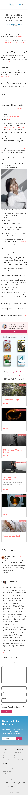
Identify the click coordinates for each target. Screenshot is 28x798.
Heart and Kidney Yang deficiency (11, 478)
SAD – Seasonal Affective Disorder (12, 451)
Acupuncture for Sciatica (12, 536)
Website (3, 698)
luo (15, 372)
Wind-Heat (14, 149)
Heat (8, 119)
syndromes (13, 155)
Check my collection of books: (14, 337)
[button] (19, 4)
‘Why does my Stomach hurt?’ (14, 144)
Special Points (20, 372)
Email (3, 692)
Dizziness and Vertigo (11, 400)
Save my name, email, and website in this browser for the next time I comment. (12, 707)
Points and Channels (18, 375)
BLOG (5, 749)
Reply (2, 574)
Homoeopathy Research (12, 425)
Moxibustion (4, 98)
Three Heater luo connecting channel (14, 42)
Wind (9, 114)
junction (11, 372)
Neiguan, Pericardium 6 (7, 76)
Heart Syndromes (9, 511)
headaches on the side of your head (14, 127)
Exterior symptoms (13, 116)
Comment (4, 666)
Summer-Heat (23, 241)
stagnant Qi (10, 129)
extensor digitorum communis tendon (13, 61)
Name (3, 685)
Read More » (6, 403)
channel (20, 36)
